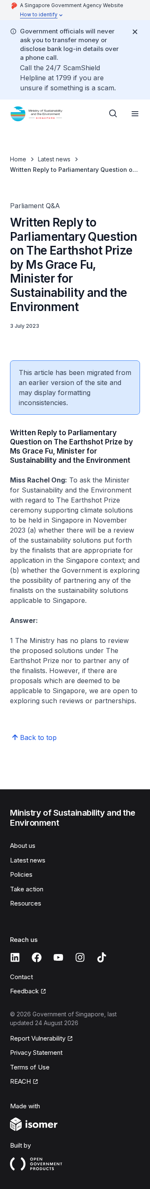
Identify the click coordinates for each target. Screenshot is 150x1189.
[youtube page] (58, 957)
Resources (25, 903)
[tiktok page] (102, 957)
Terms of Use (30, 1067)
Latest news (54, 159)
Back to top (38, 737)
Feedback (24, 991)
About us (22, 846)
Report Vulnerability (37, 1038)
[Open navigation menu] (135, 114)
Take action (26, 889)
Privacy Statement (36, 1052)
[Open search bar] (113, 114)
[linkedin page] (15, 957)
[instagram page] (80, 957)
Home (18, 159)
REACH (20, 1081)
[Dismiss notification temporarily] (135, 32)
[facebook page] (37, 957)
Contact (21, 977)
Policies (21, 874)
